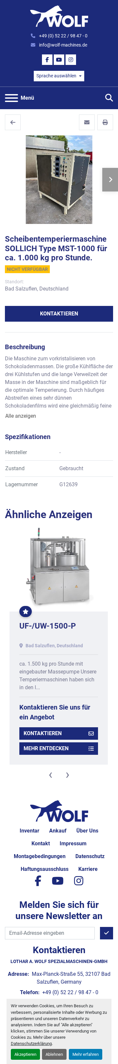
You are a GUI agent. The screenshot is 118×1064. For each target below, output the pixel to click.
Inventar (29, 831)
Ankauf (58, 831)
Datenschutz (90, 856)
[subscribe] (106, 933)
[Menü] (11, 98)
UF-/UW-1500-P (47, 626)
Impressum (73, 843)
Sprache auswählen (56, 75)
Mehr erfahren (85, 1054)
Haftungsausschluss (45, 869)
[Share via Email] (87, 122)
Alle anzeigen (20, 416)
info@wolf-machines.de (62, 45)
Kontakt (40, 843)
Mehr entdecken (46, 748)
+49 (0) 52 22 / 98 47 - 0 (63, 35)
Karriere (88, 869)
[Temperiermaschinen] (13, 122)
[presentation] (50, 774)
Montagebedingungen (40, 856)
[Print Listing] (105, 122)
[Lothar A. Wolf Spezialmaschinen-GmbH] (59, 811)
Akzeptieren (25, 1054)
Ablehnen (54, 1054)
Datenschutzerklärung (31, 1043)
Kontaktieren (59, 314)
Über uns (87, 831)
